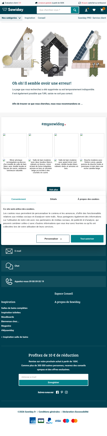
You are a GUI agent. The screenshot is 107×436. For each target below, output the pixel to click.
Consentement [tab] (18, 199)
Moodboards (7, 317)
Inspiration (30, 18)
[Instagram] (66, 392)
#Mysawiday (7, 330)
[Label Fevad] (33, 420)
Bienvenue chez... (10, 321)
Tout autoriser (87, 239)
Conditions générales (49, 411)
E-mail (18, 251)
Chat (17, 266)
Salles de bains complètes (14, 308)
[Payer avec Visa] (58, 421)
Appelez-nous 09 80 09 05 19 (29, 281)
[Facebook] (57, 392)
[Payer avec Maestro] (66, 421)
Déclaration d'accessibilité (75, 411)
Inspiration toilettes (11, 312)
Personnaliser (51, 239)
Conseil (41, 18)
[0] (94, 10)
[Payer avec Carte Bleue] (41, 420)
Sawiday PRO (84, 18)
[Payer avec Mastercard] (74, 421)
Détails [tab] (53, 199)
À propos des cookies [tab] (88, 199)
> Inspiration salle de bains (14, 337)
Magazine (6, 326)
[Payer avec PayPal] (49, 421)
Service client (99, 18)
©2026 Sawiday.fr (27, 411)
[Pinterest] (62, 392)
